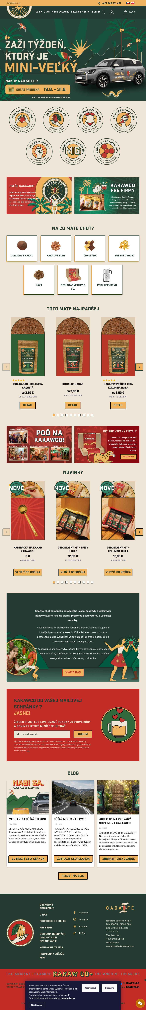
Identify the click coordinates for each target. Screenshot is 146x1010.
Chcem (83, 734)
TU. (28, 751)
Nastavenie (36, 1005)
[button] (54, 415)
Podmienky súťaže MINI (52, 955)
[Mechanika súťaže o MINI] (28, 797)
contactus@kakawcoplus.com (120, 946)
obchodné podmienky (47, 906)
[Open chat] (140, 1003)
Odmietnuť (90, 988)
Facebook (83, 912)
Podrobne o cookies (53, 921)
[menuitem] (39, 12)
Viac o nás (73, 672)
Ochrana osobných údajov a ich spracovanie (52, 937)
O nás (43, 914)
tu (56, 992)
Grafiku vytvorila (114, 987)
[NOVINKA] (72, 512)
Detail (28, 405)
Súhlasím (109, 988)
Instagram (83, 919)
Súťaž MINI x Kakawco (70, 819)
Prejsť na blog (73, 876)
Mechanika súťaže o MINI (27, 819)
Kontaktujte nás (14, 3)
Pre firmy (46, 927)
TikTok (82, 933)
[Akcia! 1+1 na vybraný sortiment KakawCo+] (118, 797)
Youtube (83, 926)
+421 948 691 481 (115, 939)
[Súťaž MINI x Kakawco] (73, 797)
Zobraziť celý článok (28, 859)
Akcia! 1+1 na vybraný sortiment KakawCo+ (115, 821)
